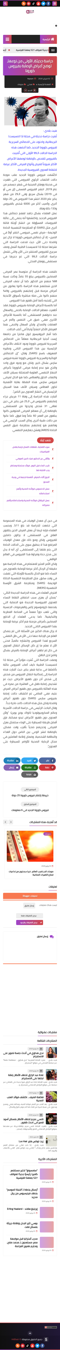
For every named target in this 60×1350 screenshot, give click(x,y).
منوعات (20, 84)
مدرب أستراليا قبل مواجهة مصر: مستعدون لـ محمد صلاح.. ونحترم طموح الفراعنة (22, 1242)
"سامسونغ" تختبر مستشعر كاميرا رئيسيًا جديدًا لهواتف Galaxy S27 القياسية (24, 1174)
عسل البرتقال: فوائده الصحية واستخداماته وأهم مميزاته (28, 502)
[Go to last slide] (10, 822)
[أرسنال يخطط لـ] (47, 1193)
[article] (30, 792)
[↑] (30, 1333)
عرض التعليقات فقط (29, 915)
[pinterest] (28, 3)
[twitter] (43, 3)
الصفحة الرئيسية (44, 84)
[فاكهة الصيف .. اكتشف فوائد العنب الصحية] (51, 1096)
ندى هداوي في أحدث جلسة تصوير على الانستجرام (23, 1055)
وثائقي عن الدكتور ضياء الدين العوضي (33, 459)
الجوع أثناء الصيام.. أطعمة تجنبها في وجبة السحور (31, 479)
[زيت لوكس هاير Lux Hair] (51, 1140)
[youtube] (38, 3)
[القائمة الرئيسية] (7, 39)
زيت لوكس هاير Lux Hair (31, 1141)
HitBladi (15, 1339)
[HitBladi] (30, 12)
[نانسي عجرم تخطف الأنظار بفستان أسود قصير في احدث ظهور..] (51, 1118)
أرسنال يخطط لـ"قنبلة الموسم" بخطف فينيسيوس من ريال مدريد (22, 1193)
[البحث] (5, 3)
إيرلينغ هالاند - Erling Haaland (22, 1208)
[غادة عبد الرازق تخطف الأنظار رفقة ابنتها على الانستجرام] (51, 1074)
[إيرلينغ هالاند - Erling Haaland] (47, 1212)
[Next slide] (5, 822)
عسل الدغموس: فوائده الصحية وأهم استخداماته (33, 491)
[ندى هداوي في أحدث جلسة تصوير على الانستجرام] (51, 1052)
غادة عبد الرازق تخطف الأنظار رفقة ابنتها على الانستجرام (26, 1077)
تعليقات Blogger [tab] (30, 896)
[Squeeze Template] (46, 1339)
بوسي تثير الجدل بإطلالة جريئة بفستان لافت (22, 1225)
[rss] (24, 3)
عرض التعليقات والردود (29, 922)
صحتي (29, 84)
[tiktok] (33, 3)
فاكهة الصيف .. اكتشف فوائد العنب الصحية (25, 1099)
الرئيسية (46, 39)
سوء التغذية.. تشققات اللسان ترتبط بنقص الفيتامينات (31, 449)
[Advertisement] (30, 997)
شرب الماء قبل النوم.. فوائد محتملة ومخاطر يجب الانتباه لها (30, 468)
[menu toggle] (54, 3)
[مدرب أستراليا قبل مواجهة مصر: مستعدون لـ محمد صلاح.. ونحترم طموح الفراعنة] (47, 1242)
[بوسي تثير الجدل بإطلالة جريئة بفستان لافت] (47, 1226)
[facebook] (48, 3)
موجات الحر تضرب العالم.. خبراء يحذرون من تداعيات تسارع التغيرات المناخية (31, 873)
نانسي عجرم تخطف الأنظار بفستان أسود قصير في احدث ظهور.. (23, 1121)
